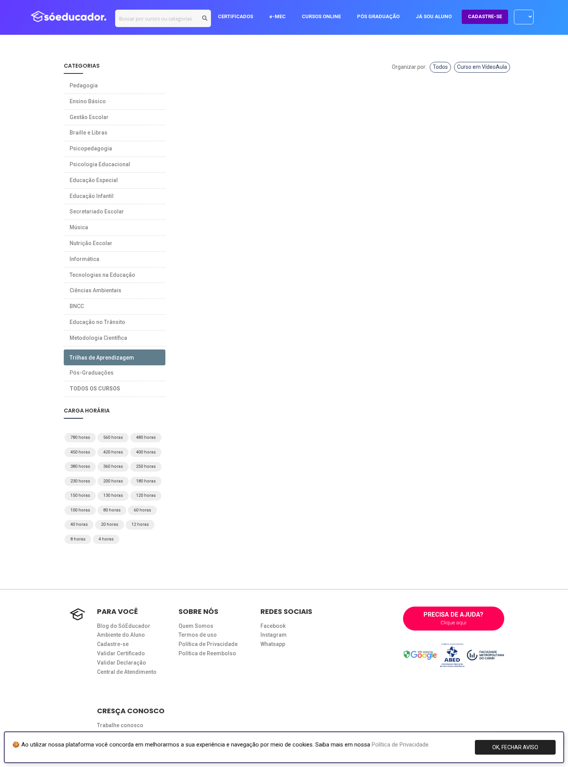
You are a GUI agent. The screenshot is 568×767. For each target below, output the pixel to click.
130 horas (113, 495)
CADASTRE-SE (485, 16)
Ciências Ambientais (95, 290)
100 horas (80, 510)
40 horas (79, 524)
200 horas (113, 481)
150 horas (80, 495)
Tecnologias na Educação (102, 275)
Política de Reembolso (207, 653)
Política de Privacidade (208, 644)
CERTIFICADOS (235, 16)
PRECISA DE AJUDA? (453, 618)
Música (79, 227)
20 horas (109, 524)
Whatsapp (272, 644)
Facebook (273, 626)
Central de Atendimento (126, 672)
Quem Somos (196, 626)
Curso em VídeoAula (482, 67)
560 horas (113, 437)
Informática (84, 259)
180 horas (146, 481)
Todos (440, 67)
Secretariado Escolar (97, 211)
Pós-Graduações (92, 373)
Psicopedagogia (91, 148)
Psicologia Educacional (100, 164)
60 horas (142, 510)
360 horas (113, 466)
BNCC (77, 306)
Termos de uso (198, 635)
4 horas (106, 539)
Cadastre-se (113, 644)
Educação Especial (94, 180)
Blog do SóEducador (123, 626)
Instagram (273, 635)
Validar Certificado (121, 653)
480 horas (146, 437)
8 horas (77, 539)
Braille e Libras (88, 133)
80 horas (112, 510)
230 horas (80, 481)
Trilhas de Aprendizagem (102, 358)
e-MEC (277, 16)
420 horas (113, 452)
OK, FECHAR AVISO (515, 747)
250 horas (146, 466)
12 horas (140, 524)
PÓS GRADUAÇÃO (378, 16)
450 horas (80, 452)
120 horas (146, 495)
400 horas (146, 452)
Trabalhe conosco (120, 725)
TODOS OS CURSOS (95, 388)
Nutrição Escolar (91, 243)
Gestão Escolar (89, 117)
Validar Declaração (121, 663)
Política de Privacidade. (401, 744)
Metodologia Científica (98, 338)
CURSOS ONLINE (321, 16)
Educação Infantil (92, 196)
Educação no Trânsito (97, 322)
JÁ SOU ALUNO (434, 16)
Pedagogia (84, 85)
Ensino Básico (88, 101)
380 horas (80, 466)
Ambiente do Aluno (121, 635)
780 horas (80, 437)
